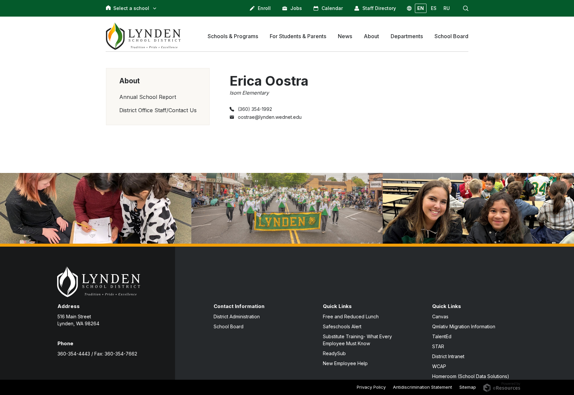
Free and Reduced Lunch (351, 316)
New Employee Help (345, 363)
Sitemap (467, 387)
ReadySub (334, 353)
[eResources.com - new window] (501, 386)
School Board (228, 326)
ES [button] (433, 8)
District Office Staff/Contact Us (158, 110)
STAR (438, 346)
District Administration (237, 316)
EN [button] (420, 8)
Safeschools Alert (342, 326)
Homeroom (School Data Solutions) (470, 376)
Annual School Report (147, 97)
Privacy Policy (371, 387)
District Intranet (448, 356)
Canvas (440, 316)
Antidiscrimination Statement (422, 387)
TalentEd (441, 336)
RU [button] (446, 8)
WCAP (439, 366)
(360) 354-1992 (255, 109)
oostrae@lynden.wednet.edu (270, 117)
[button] (465, 8)
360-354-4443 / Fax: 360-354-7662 (97, 353)
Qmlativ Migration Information (463, 326)
